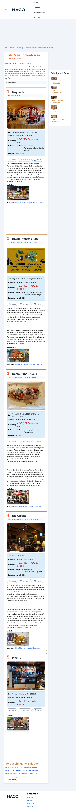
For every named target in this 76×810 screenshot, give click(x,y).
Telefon (13, 159)
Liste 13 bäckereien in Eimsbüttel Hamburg (22, 770)
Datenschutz (31, 803)
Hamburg (20, 48)
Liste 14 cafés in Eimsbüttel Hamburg (28, 506)
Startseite (30, 806)
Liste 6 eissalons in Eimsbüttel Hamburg (21, 773)
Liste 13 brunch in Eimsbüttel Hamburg (28, 364)
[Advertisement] (38, 32)
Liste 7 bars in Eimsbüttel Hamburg (27, 648)
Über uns (30, 797)
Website (39, 159)
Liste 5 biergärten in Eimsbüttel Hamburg (21, 767)
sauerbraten (12, 779)
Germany (12, 48)
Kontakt (29, 800)
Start (5, 48)
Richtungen (26, 159)
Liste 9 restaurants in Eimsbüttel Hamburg (29, 202)
